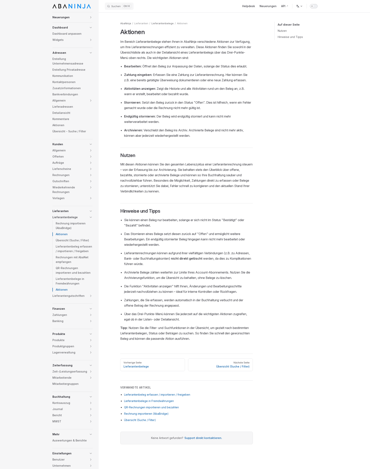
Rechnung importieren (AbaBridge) (146, 413)
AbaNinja (125, 23)
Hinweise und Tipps (290, 37)
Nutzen (282, 30)
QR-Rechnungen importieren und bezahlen (151, 407)
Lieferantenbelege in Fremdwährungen (149, 401)
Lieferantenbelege (162, 23)
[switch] (314, 6)
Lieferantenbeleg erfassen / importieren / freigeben (157, 394)
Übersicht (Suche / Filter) (140, 420)
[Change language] (299, 6)
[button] (72, 17)
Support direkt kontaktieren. (203, 438)
